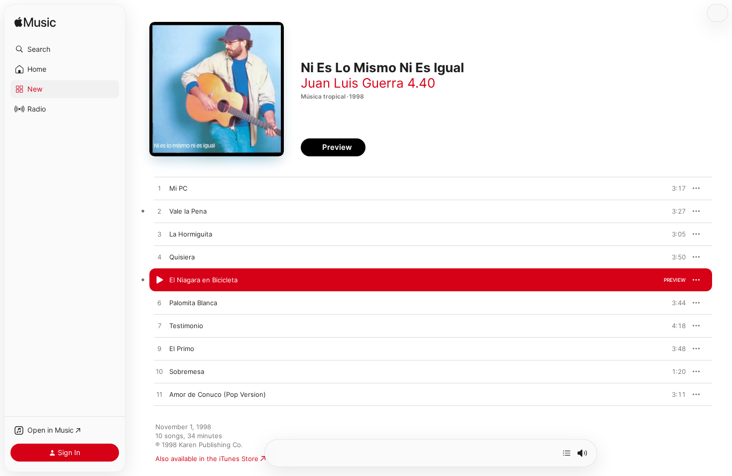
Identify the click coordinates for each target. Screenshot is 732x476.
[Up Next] (567, 453)
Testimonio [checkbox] (186, 326)
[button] (65, 49)
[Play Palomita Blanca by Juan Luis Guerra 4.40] (159, 303)
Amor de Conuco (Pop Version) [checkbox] (217, 394)
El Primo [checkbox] (181, 349)
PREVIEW (675, 188)
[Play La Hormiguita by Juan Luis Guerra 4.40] (159, 234)
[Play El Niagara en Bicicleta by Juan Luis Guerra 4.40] (159, 280)
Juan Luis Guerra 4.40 (368, 83)
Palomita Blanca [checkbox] (193, 303)
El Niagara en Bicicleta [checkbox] (203, 280)
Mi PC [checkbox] (178, 188)
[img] (35, 22)
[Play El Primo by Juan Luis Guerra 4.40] (159, 349)
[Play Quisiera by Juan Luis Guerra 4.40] (159, 257)
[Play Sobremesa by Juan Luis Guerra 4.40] (159, 371)
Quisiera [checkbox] (182, 257)
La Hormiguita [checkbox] (190, 234)
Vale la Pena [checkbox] (188, 211)
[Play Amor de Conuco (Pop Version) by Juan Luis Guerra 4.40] (159, 394)
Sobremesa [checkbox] (186, 371)
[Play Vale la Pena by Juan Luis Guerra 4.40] (159, 211)
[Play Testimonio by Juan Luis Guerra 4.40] (159, 326)
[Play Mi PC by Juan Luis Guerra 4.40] (159, 188)
